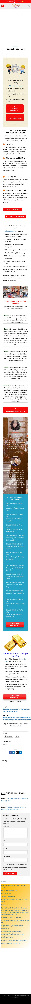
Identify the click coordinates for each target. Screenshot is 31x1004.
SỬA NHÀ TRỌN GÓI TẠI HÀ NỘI (11, 917)
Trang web (6, 856)
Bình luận (6, 826)
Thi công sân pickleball (8, 897)
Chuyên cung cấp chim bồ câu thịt (11, 931)
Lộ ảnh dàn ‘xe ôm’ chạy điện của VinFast (13, 940)
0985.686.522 (15, 997)
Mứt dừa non (5, 905)
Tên (4, 841)
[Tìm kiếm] (29, 6)
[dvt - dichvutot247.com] (16, 6)
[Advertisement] (15, 25)
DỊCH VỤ (15, 46)
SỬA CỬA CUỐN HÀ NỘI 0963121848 (12, 934)
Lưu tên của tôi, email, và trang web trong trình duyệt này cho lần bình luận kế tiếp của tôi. (15, 867)
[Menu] (2, 6)
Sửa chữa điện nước (15, 86)
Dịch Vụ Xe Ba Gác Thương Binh (10, 943)
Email (5, 849)
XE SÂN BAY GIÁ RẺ (7, 937)
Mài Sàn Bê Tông (6, 893)
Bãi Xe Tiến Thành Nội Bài (9, 890)
